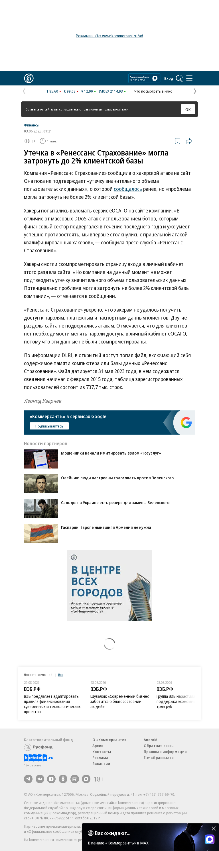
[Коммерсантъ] (29, 78)
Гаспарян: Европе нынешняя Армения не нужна (106, 527)
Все (60, 674)
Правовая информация (165, 751)
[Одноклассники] (63, 779)
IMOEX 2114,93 (111, 91)
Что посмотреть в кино (153, 91)
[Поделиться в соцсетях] (188, 141)
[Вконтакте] (40, 779)
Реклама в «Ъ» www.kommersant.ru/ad (109, 35)
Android (150, 739)
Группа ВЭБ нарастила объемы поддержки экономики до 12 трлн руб (184, 701)
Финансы (31, 125)
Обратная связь (158, 745)
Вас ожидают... (112, 833)
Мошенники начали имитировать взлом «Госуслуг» (111, 453)
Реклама (100, 757)
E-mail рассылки (159, 757)
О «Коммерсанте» (109, 739)
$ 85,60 (52, 91)
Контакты (101, 751)
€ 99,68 (70, 91)
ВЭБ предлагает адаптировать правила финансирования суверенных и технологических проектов (52, 704)
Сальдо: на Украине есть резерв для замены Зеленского (115, 502)
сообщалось (128, 188)
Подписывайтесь (49, 426)
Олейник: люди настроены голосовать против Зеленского (117, 477)
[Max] (86, 779)
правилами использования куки (105, 109)
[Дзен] (51, 779)
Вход (168, 78)
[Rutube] (74, 779)
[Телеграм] (28, 779)
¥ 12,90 (87, 91)
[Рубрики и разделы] (189, 78)
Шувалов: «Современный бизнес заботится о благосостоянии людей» (119, 701)
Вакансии (101, 763)
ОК (188, 109)
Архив (97, 745)
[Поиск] (179, 78)
